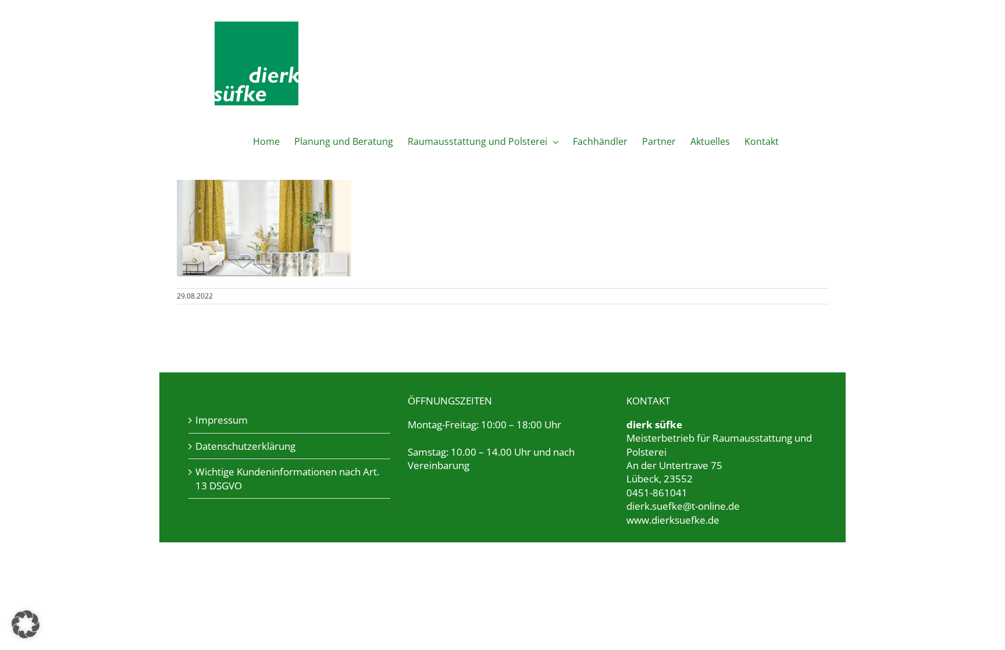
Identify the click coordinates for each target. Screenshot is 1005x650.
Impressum (221, 420)
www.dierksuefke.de (672, 520)
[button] (25, 624)
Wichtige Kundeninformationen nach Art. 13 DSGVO (287, 478)
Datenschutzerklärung (245, 446)
